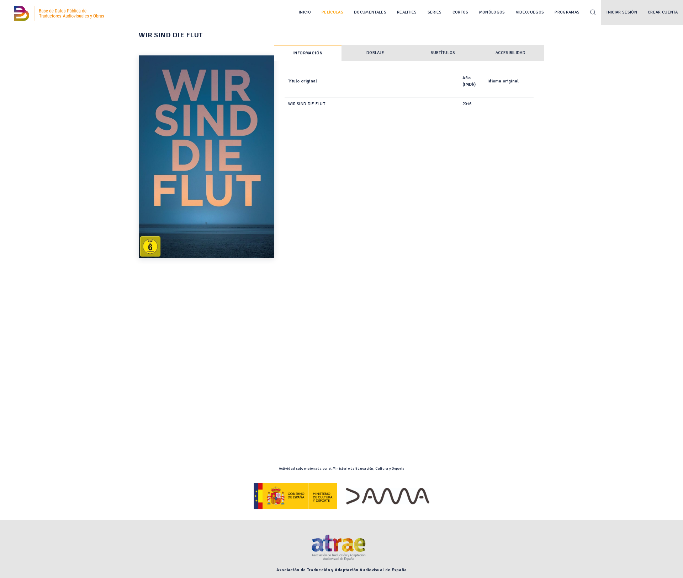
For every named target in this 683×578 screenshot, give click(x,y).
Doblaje (375, 52)
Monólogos (492, 12)
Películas (332, 12)
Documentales (370, 12)
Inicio (305, 12)
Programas (567, 12)
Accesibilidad (510, 52)
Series (435, 12)
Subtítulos (443, 52)
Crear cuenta (663, 12)
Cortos (460, 12)
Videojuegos (530, 12)
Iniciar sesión (622, 12)
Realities (407, 12)
